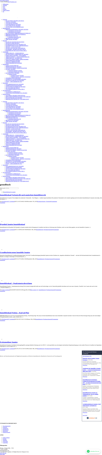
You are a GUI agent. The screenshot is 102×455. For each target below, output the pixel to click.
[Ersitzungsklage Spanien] (26, 339)
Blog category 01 (34, 289)
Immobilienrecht (39, 229)
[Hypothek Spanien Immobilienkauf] (26, 221)
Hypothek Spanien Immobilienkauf (12, 224)
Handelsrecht (6, 429)
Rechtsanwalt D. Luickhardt (8, 201)
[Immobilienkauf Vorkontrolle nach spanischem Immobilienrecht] (9, 192)
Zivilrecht (48, 201)
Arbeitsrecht (5, 428)
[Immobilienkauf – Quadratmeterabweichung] (26, 280)
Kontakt (4, 439)
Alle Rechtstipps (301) (87, 356)
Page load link (3, 453)
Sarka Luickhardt (6, 289)
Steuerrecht (5, 431)
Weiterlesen (2, 202)
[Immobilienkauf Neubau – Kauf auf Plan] (26, 309)
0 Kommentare (53, 201)
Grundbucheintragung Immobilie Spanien (15, 252)
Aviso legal (5, 441)
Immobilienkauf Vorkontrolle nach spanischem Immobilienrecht (23, 195)
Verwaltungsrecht (6, 426)
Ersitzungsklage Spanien (8, 342)
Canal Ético (5, 442)
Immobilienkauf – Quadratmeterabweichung (16, 283)
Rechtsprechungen (41, 201)
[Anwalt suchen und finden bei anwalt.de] (92, 418)
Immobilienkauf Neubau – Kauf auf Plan (14, 313)
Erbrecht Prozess (6, 432)
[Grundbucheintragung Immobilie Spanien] (26, 249)
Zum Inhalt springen (4, 0)
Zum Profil (85, 415)
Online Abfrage (6, 437)
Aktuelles (5, 440)
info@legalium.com (12, 1)
